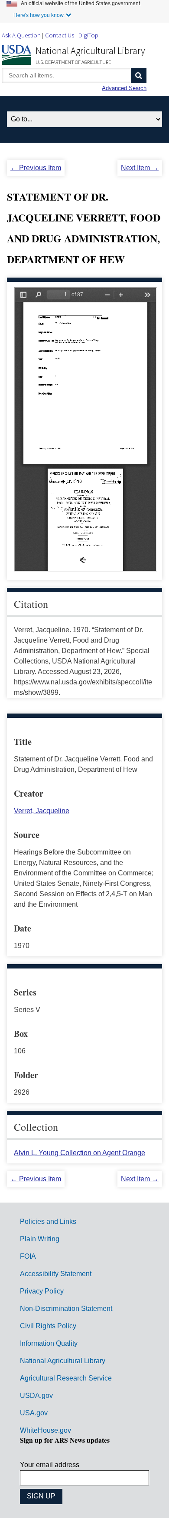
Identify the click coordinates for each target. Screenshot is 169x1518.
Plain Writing (39, 1239)
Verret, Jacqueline (41, 810)
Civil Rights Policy (48, 1326)
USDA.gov (36, 1395)
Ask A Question (21, 35)
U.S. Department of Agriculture (73, 62)
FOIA (28, 1256)
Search (138, 75)
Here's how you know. (39, 15)
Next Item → (140, 167)
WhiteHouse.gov (45, 1430)
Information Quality (49, 1343)
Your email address (49, 1464)
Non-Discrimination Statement (66, 1308)
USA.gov (34, 1413)
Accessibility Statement (55, 1273)
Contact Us (59, 35)
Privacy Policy (42, 1291)
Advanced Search (124, 88)
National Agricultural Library (90, 50)
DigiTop (88, 35)
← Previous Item (35, 167)
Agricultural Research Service (66, 1378)
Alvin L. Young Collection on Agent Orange (79, 1152)
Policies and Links (48, 1221)
